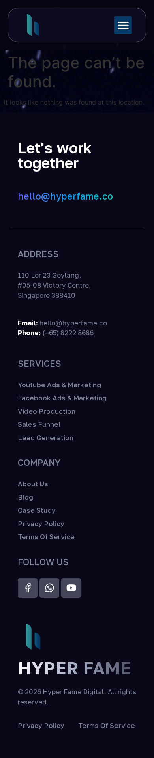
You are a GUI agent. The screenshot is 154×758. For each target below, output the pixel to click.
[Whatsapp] (49, 588)
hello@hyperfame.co (65, 196)
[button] (123, 25)
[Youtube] (71, 588)
